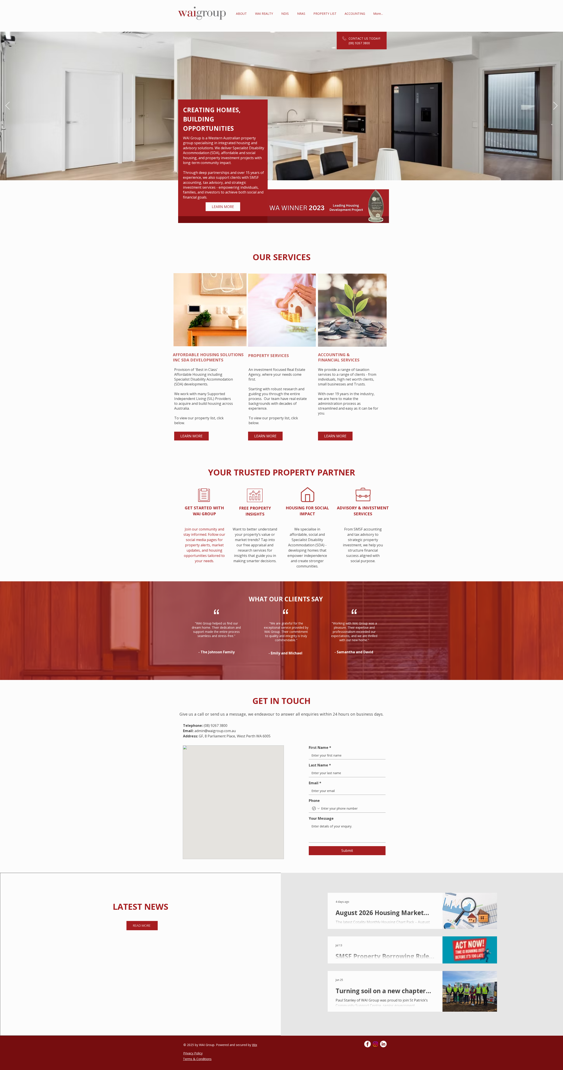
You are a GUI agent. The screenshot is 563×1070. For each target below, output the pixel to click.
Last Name (320, 765)
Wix (254, 1045)
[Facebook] (367, 1044)
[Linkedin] (383, 1044)
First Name (320, 747)
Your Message (321, 818)
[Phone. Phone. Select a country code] (315, 808)
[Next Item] (555, 106)
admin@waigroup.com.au (215, 730)
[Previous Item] (7, 106)
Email (315, 783)
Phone (314, 800)
